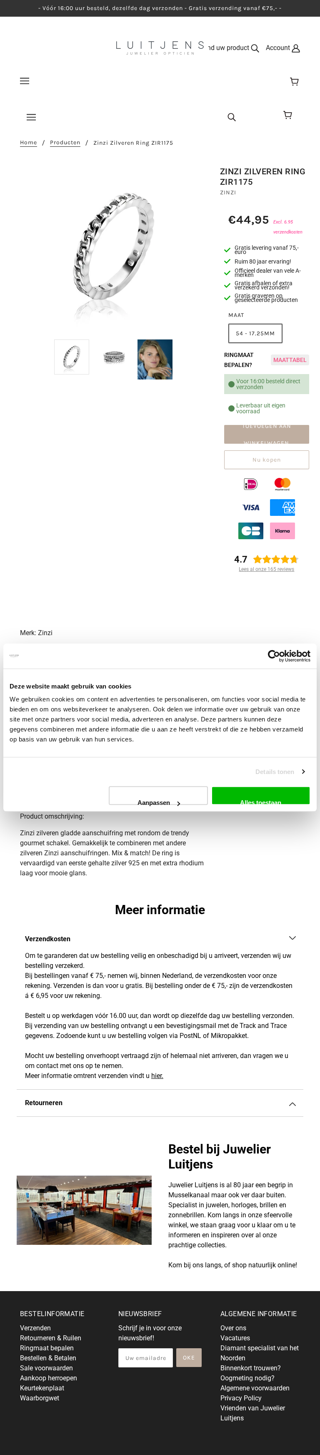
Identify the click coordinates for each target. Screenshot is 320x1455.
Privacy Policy (241, 1398)
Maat (236, 315)
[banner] (160, 47)
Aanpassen (154, 802)
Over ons (233, 1328)
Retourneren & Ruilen (50, 1338)
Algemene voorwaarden (255, 1388)
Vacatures (235, 1338)
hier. (157, 1076)
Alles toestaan (260, 802)
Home (28, 143)
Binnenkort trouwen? (250, 1368)
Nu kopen (266, 459)
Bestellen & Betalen (48, 1358)
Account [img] (279, 48)
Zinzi (228, 192)
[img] (232, 117)
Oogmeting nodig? (247, 1378)
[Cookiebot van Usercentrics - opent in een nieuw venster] (274, 656)
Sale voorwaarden (46, 1368)
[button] (160, 939)
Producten (65, 143)
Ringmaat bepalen (47, 1348)
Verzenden (35, 1328)
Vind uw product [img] (226, 48)
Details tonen (274, 771)
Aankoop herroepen (48, 1378)
